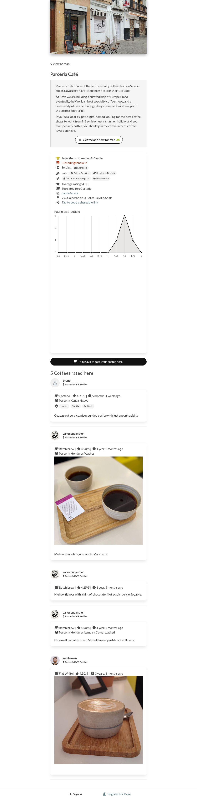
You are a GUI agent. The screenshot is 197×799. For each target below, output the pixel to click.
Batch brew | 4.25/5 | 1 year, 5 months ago (91, 587)
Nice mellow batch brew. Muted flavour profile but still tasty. (94, 640)
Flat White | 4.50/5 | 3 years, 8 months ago (91, 673)
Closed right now (73, 163)
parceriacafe (70, 193)
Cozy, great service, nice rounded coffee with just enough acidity (96, 415)
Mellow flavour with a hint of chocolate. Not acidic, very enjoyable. (98, 594)
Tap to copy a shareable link (80, 202)
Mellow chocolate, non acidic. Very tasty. (81, 554)
